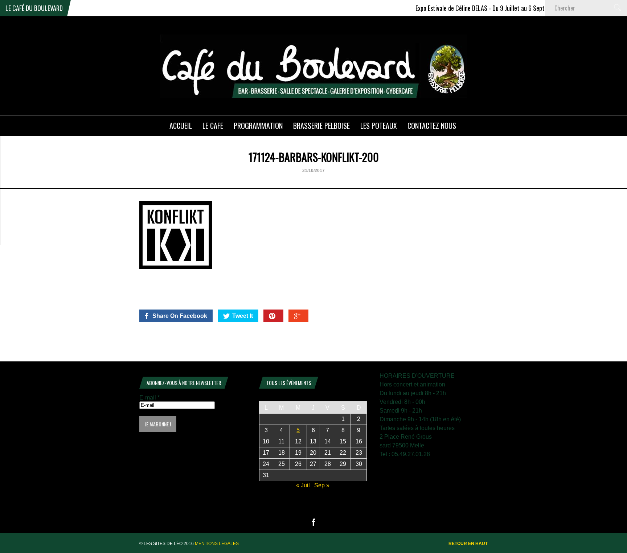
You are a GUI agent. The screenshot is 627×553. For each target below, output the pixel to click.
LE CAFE (212, 125)
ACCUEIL (180, 125)
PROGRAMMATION (258, 125)
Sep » (321, 485)
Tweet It (242, 316)
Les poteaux (378, 125)
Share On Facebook (179, 316)
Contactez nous (431, 125)
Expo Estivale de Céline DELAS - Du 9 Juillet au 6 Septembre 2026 (484, 8)
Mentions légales (217, 543)
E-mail (149, 397)
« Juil (303, 485)
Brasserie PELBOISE (321, 125)
